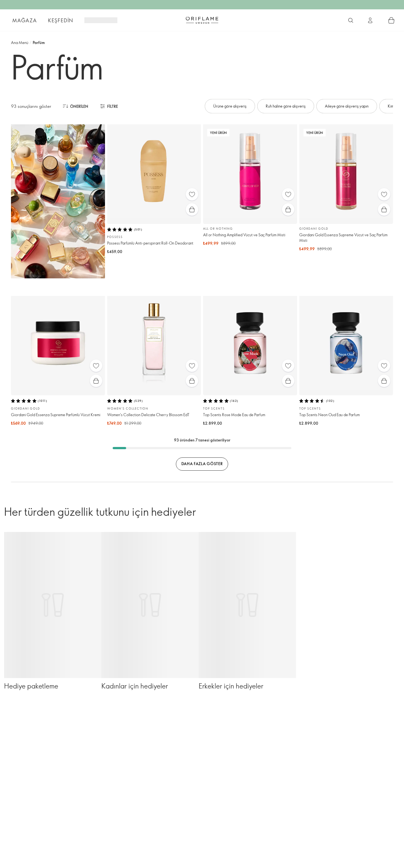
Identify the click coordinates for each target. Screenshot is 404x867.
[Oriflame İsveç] (202, 20)
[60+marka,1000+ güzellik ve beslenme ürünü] (351, 20)
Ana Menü (19, 42)
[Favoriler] (192, 194)
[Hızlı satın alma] (192, 209)
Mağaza (24, 20)
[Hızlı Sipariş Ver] (391, 20)
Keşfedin (60, 20)
